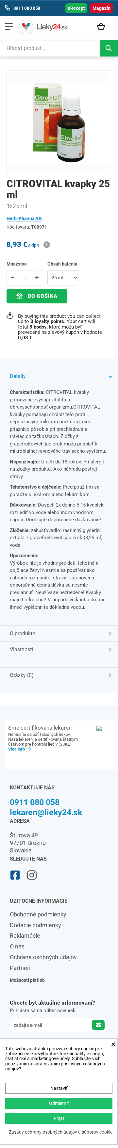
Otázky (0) (22, 675)
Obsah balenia (62, 264)
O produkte (22, 633)
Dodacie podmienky (35, 925)
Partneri (20, 967)
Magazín (101, 8)
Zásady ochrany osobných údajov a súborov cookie (60, 1132)
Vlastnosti (21, 649)
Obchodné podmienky (38, 914)
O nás (17, 946)
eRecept (76, 8)
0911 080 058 (34, 802)
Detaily (18, 376)
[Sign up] (98, 1025)
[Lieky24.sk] (43, 27)
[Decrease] (13, 277)
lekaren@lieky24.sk (46, 812)
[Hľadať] (109, 48)
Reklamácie (25, 935)
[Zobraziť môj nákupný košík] (103, 27)
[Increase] (37, 277)
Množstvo (17, 264)
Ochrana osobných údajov (43, 957)
